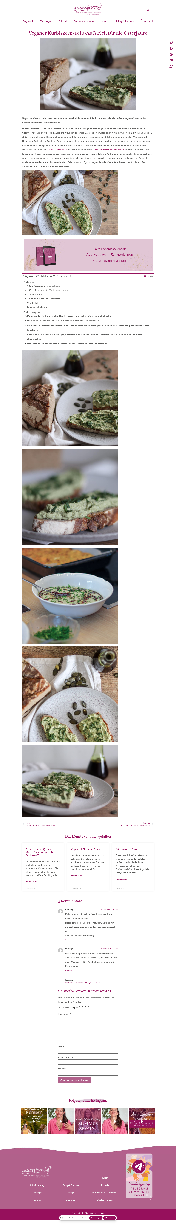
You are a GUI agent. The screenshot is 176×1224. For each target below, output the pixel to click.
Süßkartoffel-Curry (127, 849)
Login (105, 1177)
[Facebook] (171, 48)
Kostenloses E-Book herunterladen (110, 260)
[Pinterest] (171, 54)
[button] (148, 10)
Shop (71, 1192)
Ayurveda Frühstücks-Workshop (108, 149)
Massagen (46, 21)
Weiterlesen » (31, 882)
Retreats (63, 21)
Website (62, 1068)
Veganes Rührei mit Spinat (86, 849)
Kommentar (64, 1014)
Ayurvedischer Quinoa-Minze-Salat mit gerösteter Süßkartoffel (41, 852)
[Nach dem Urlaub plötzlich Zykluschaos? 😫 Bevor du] (115, 1121)
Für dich (37, 1199)
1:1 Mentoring (37, 1185)
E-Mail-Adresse (66, 1057)
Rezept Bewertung (66, 1008)
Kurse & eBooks (84, 21)
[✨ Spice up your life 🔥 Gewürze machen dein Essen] (142, 1121)
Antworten (68, 940)
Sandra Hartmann (58, 149)
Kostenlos (105, 21)
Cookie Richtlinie (105, 1199)
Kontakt (105, 1185)
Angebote (28, 21)
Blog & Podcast (125, 21)
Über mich (147, 21)
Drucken (149, 276)
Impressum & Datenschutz (105, 1192)
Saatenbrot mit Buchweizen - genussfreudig (83, 983)
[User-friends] (171, 66)
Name (61, 1046)
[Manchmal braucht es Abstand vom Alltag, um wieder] (34, 1121)
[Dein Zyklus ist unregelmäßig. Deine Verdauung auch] (61, 1121)
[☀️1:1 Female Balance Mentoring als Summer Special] (88, 1121)
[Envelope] (171, 60)
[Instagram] (171, 42)
